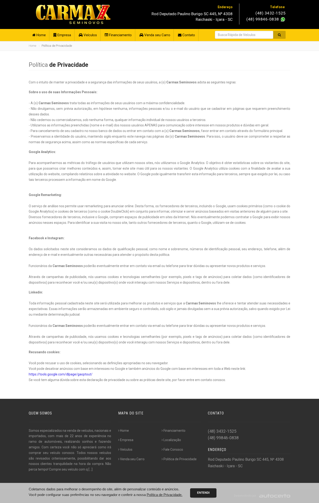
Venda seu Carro (156, 35)
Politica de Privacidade (180, 459)
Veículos (90, 35)
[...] (90, 469)
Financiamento (120, 35)
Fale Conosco (173, 449)
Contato (188, 35)
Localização (172, 440)
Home (40, 35)
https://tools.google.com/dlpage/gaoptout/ (60, 374)
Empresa (64, 35)
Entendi (203, 492)
